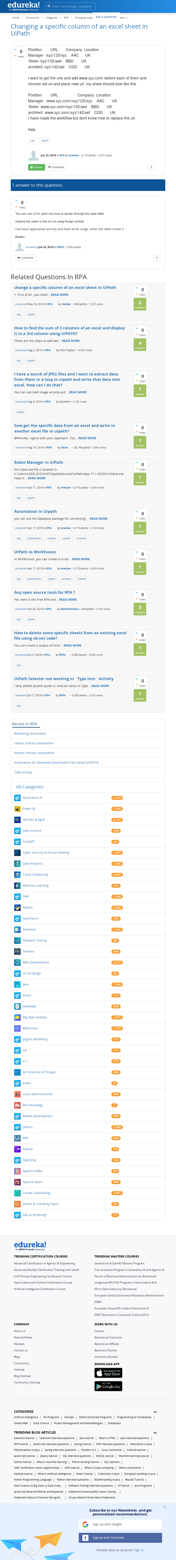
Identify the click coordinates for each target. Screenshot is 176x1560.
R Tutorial (123, 1485)
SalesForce (30, 918)
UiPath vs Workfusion (35, 551)
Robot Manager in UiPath (38, 462)
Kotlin (27, 1083)
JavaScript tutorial (24, 1456)
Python (28, 907)
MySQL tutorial (105, 1456)
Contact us (21, 1350)
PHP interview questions (110, 1444)
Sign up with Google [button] (106, 1524)
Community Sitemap (27, 1382)
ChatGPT (29, 841)
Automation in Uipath (35, 511)
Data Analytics (33, 863)
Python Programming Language (33, 1479)
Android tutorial (136, 1450)
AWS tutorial (72, 1468)
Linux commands (112, 1450)
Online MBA (21, 1423)
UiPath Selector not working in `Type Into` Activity (64, 678)
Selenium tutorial (24, 1438)
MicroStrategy (33, 1105)
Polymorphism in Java (26, 1450)
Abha (64, 447)
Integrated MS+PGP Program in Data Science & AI (125, 1282)
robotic (52, 538)
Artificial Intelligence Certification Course (39, 1289)
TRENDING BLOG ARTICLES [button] (35, 1432)
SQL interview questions (76, 1456)
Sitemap (19, 1369)
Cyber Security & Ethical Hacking (46, 852)
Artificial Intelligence (26, 1417)
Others (28, 1127)
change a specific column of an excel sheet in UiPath (65, 287)
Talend (28, 1149)
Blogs (127, 16)
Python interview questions (73, 1479)
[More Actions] (151, 167)
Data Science (32, 830)
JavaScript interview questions (51, 1444)
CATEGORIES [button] (23, 1411)
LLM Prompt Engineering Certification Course (43, 1276)
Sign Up (157, 16)
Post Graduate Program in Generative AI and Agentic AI (129, 1270)
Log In (141, 16)
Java (26, 984)
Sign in (139, 1550)
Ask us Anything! (35, 1215)
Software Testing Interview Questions (90, 1485)
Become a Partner (105, 1350)
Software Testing (35, 940)
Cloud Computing (35, 874)
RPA (62, 155)
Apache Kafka (32, 1171)
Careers (99, 1331)
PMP (26, 896)
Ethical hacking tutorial (85, 1462)
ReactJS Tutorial (134, 1479)
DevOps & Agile (34, 819)
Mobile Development (38, 1116)
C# (25, 1050)
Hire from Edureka (106, 1357)
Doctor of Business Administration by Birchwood (125, 1276)
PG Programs (51, 1417)
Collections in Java (108, 1474)
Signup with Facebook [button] (108, 1537)
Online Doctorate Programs (95, 1417)
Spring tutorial (82, 1444)
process (81, 538)
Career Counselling (36, 1193)
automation (34, 538)
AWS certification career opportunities (36, 1468)
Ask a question (106, 17)
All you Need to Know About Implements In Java (93, 1497)
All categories (30, 787)
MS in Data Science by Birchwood (115, 1289)
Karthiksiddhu (70, 609)
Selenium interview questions (56, 1438)
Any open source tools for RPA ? (44, 592)
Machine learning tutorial (134, 1456)
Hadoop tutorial (23, 1474)
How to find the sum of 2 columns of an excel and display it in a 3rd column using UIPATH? (69, 330)
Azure (27, 995)
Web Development (36, 962)
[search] (49, 6)
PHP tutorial (21, 1444)
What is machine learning (51, 1462)
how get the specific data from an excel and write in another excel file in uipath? (64, 428)
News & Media (23, 1337)
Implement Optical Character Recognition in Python (38, 1497)
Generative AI (32, 798)
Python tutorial (22, 1462)
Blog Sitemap (22, 1376)
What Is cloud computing (99, 1468)
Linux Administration (38, 1094)
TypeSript (29, 1160)
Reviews (19, 1344)
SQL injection (112, 1462)
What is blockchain (130, 1468)
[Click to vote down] (15, 56)
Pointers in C (88, 1450)
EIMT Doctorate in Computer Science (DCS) (121, 1315)
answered (32, 247)
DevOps (69, 1417)
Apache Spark (32, 1182)
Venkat (66, 304)
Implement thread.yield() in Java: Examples (93, 1491)
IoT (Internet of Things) (39, 1072)
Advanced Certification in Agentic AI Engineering (44, 1263)
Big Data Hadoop (35, 1017)
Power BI (29, 808)
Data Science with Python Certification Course (43, 1282)
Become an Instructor (108, 1337)
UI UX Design (32, 973)
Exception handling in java (139, 1474)
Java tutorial (87, 1438)
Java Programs (143, 1485)
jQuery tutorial (48, 1456)
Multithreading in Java (107, 1479)
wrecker (74, 155)
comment (58, 167)
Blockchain (30, 1028)
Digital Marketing (35, 1039)
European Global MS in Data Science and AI (121, 1308)
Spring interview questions (60, 1450)
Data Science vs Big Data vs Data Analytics (38, 1485)
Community (21, 1363)
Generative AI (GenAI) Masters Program (119, 1263)
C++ (25, 1061)
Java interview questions (135, 1438)
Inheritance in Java (141, 1444)
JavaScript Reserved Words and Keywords (38, 1491)
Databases (114, 1423)
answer (38, 167)
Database (29, 1006)
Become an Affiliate (106, 1344)
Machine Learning (36, 885)
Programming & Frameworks (134, 1417)
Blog (17, 1357)
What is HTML (107, 1438)
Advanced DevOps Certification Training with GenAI (46, 1270)
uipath (45, 140)
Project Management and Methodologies (78, 1423)
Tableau (28, 951)
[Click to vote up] (15, 50)
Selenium (29, 929)
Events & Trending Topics (41, 1204)
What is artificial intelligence (54, 1474)
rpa (32, 140)
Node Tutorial (84, 1474)
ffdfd (61, 247)
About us (20, 1331)
